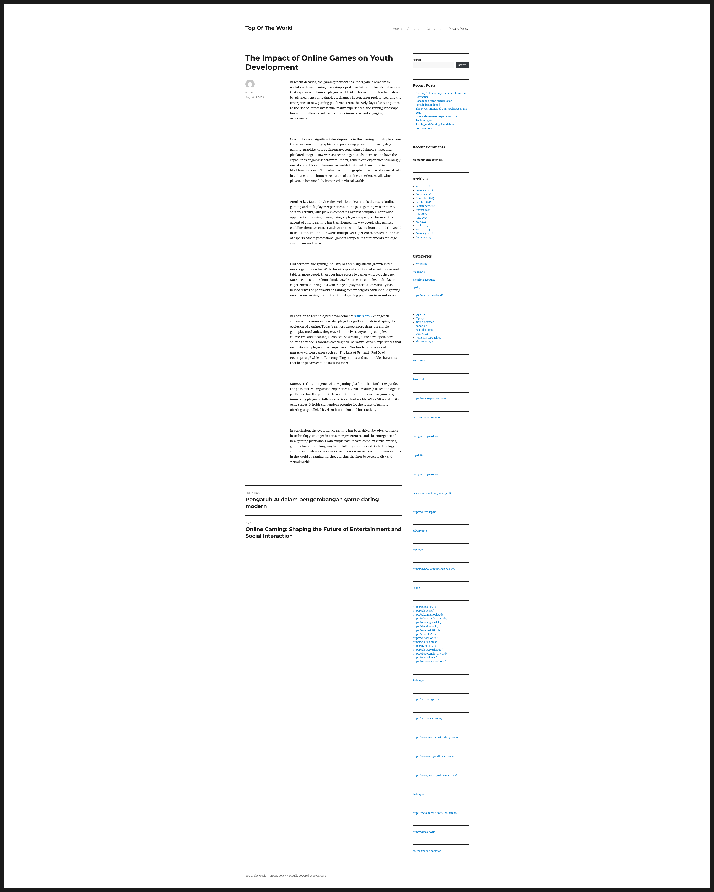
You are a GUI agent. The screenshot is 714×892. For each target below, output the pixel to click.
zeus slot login (424, 329)
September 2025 (425, 206)
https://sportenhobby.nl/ (428, 295)
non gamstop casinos (428, 337)
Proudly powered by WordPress (307, 875)
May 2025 (421, 221)
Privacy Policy (458, 28)
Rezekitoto (419, 379)
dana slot (421, 326)
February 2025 (424, 233)
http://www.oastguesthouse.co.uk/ (433, 756)
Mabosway (419, 271)
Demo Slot (422, 333)
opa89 (416, 287)
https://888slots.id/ (424, 606)
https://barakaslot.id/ (425, 626)
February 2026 (424, 190)
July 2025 (421, 214)
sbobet (417, 588)
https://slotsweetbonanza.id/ (430, 618)
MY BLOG (421, 264)
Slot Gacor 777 (424, 341)
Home (397, 28)
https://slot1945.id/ (424, 634)
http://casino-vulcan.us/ (427, 718)
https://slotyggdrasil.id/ (427, 622)
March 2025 (423, 229)
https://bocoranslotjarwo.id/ (430, 653)
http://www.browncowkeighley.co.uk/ (435, 737)
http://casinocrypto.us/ (427, 699)
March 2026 (423, 186)
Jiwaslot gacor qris (424, 279)
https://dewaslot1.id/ (425, 638)
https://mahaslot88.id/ (426, 630)
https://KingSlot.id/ (424, 645)
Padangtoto (419, 680)
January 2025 (423, 237)
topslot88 (418, 455)
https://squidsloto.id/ (425, 642)
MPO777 (418, 550)
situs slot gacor (425, 322)
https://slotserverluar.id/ (428, 649)
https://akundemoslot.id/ (428, 614)
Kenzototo (419, 360)
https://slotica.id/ (423, 610)
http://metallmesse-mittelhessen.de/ (435, 813)
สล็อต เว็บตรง (420, 531)
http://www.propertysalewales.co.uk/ (435, 775)
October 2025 (424, 202)
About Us (414, 28)
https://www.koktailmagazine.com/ (434, 569)
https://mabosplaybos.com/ (429, 398)
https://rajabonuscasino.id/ (429, 661)
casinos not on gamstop (427, 417)
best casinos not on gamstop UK (432, 493)
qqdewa (420, 314)
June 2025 (422, 217)
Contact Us (435, 28)
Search (417, 59)
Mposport (421, 318)
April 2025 (422, 225)
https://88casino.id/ (425, 657)
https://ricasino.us (424, 832)
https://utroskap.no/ (425, 512)
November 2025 (425, 198)
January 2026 (424, 194)
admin (249, 91)
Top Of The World (268, 28)
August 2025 (423, 210)
